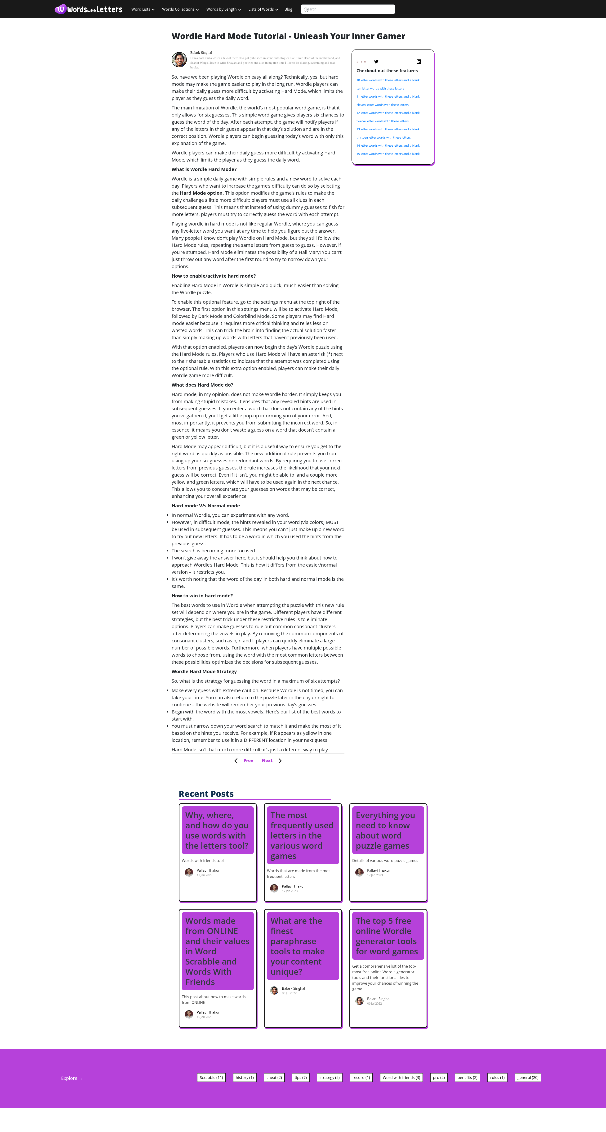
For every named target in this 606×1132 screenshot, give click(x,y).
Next (270, 760)
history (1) (245, 1077)
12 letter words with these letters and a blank (388, 113)
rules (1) (497, 1077)
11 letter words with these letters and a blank (388, 96)
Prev (245, 760)
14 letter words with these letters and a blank (388, 145)
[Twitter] (376, 61)
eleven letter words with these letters (382, 105)
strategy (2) (330, 1077)
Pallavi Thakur (208, 870)
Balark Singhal (201, 52)
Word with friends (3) (401, 1077)
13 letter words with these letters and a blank (388, 129)
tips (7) (301, 1077)
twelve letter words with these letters (382, 121)
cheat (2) (274, 1077)
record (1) (361, 1077)
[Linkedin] (419, 61)
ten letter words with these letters (380, 88)
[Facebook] (398, 61)
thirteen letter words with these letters (383, 137)
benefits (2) (467, 1077)
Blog (288, 9)
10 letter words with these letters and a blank (388, 80)
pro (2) (439, 1077)
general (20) (528, 1077)
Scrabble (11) (211, 1077)
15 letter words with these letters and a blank (388, 154)
